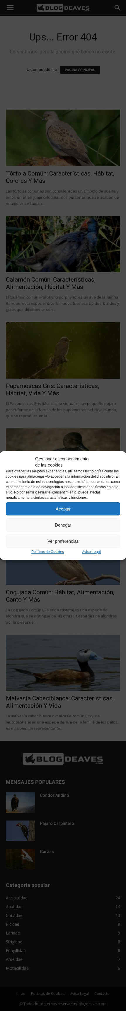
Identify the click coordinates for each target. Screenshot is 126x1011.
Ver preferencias (63, 541)
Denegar (63, 524)
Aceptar (63, 508)
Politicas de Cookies (47, 552)
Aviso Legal (91, 552)
